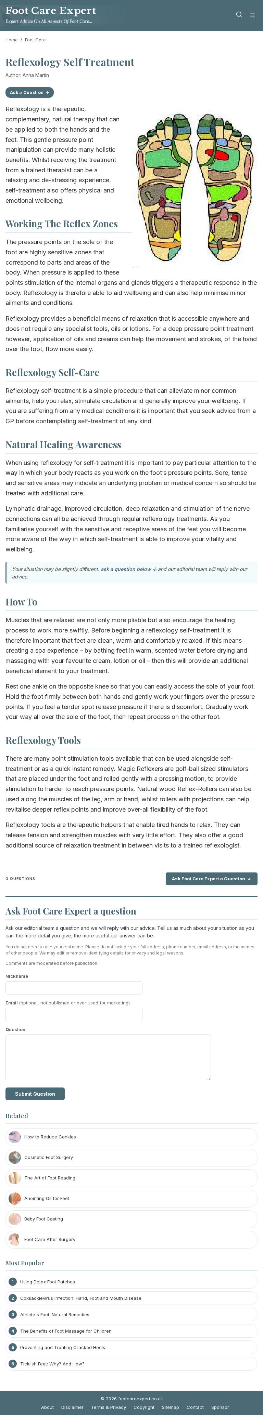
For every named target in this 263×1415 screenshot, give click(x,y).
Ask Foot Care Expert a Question (208, 878)
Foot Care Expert (50, 11)
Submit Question (35, 1094)
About (47, 1407)
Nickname (16, 976)
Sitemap (170, 1407)
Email (67, 1002)
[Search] (239, 16)
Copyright (144, 1407)
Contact (195, 1407)
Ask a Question (26, 92)
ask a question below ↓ (128, 569)
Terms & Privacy (108, 1407)
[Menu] (252, 15)
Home (11, 39)
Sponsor (220, 1407)
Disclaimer (72, 1407)
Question (15, 1029)
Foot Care (35, 39)
